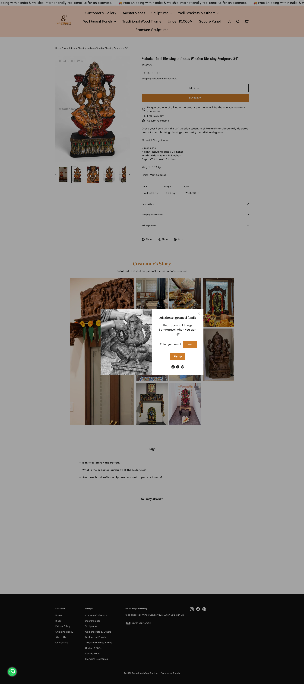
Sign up (178, 356)
